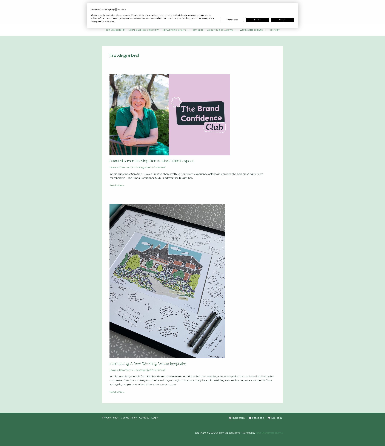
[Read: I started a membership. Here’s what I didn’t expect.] (169, 114)
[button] (187, 30)
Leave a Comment (120, 167)
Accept (282, 20)
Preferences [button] (109, 21)
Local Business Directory (143, 30)
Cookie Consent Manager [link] (101, 9)
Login (154, 417)
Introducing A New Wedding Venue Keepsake (147, 364)
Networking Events (174, 30)
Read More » (116, 185)
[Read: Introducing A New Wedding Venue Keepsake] (167, 280)
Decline (257, 20)
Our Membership (115, 30)
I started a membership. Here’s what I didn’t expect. (151, 161)
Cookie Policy (129, 417)
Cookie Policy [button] (172, 18)
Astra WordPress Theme (269, 432)
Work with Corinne (251, 30)
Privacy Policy (110, 417)
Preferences (232, 20)
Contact (275, 30)
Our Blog (197, 30)
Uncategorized (142, 167)
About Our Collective (220, 30)
